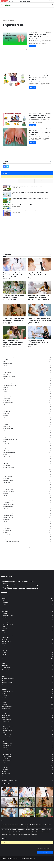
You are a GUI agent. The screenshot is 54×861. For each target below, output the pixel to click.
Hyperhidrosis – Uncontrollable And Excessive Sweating (39, 133)
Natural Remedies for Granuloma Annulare (19, 831)
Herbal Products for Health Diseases (9, 829)
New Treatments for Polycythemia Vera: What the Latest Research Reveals (13, 343)
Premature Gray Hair (8, 500)
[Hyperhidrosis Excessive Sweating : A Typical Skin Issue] (15, 119)
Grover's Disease (8, 432)
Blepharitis (6, 378)
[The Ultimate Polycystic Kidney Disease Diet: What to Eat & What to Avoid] (14, 310)
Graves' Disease (7, 430)
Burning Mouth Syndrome (10, 385)
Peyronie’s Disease (8, 484)
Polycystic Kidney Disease (10, 487)
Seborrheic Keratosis (8, 513)
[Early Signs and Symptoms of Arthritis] (9, 791)
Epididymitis (6, 413)
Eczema (6, 409)
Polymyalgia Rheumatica (9, 491)
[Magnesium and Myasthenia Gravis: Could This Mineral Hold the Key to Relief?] (14, 264)
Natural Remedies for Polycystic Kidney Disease (38, 831)
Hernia (5, 441)
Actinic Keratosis (8, 363)
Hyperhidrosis (7, 448)
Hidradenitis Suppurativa (9, 443)
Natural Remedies (8, 476)
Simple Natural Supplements (24, 834)
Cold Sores (6, 393)
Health (5, 437)
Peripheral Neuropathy (9, 482)
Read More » (32, 45)
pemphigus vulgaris (8, 480)
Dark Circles (7, 400)
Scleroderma (7, 508)
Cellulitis (6, 391)
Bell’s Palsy (6, 374)
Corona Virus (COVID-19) (9, 396)
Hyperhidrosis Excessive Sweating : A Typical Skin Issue (39, 117)
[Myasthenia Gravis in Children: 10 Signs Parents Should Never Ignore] (39, 264)
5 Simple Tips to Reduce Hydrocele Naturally (23, 204)
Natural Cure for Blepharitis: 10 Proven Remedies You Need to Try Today (30, 211)
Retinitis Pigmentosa (8, 506)
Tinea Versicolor (7, 530)
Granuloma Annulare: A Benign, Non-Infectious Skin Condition (28, 186)
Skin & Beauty (7, 519)
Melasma (6, 463)
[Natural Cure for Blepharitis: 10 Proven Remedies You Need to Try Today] (7, 213)
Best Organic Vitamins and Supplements (38, 824)
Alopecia (6, 367)
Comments (43, 181)
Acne (5, 361)
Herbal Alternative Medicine (10, 439)
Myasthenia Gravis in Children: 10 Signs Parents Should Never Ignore (24, 1)
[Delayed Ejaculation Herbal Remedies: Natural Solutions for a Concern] (7, 200)
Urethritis (6, 532)
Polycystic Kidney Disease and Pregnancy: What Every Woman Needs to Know (39, 320)
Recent (26, 181)
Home (5, 20)
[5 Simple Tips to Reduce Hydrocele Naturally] (7, 206)
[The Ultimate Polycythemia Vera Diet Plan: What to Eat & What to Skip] (27, 812)
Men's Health (7, 465)
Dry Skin (6, 406)
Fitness (5, 419)
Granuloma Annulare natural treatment (19, 827)
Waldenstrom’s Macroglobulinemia (11, 541)
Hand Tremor (7, 435)
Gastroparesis (7, 426)
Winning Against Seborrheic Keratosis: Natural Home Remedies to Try (30, 192)
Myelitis (6, 471)
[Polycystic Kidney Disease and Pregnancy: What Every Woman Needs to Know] (39, 310)
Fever (5, 417)
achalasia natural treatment (13, 824)
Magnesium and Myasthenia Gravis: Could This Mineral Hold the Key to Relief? (14, 275)
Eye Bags (6, 415)
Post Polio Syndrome (9, 495)
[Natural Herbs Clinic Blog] (8, 4)
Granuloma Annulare (8, 428)
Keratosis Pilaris (7, 456)
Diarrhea (6, 404)
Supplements (7, 526)
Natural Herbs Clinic (30, 858)
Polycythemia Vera (8, 489)
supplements (34, 834)
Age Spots (6, 365)
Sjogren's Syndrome (8, 517)
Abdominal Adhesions (9, 357)
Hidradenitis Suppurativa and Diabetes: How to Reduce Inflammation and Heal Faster (39, 297)
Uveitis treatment (8, 534)
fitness (49, 824)
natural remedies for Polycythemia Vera (9, 834)
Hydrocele (6, 445)
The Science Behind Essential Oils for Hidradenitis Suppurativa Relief (13, 297)
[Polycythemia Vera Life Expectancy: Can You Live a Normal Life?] (39, 332)
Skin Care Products (8, 521)
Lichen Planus (7, 458)
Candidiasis (6, 389)
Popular (9, 181)
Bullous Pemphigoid (8, 383)
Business (6, 387)
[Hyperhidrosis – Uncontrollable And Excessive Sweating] (15, 137)
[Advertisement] (27, 12)
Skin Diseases (7, 523)
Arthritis (6, 370)
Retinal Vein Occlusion (9, 504)
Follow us (3, 838)
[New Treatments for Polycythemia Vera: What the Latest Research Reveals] (14, 332)
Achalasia (6, 359)
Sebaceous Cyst (8, 510)
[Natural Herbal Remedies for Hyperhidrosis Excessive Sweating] (15, 80)
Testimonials (7, 528)
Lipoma (5, 461)
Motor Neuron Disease (9, 467)
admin (31, 32)
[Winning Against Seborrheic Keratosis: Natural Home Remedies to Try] (7, 194)
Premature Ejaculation (9, 497)
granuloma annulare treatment (35, 827)
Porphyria (6, 493)
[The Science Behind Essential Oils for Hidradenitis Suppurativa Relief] (14, 287)
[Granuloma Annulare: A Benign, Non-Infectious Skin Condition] (7, 188)
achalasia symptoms (24, 824)
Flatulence (6, 422)
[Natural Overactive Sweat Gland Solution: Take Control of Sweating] (15, 38)
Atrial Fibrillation (7, 372)
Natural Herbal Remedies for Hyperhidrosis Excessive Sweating (39, 78)
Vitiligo (5, 536)
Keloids (5, 454)
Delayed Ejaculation (8, 402)
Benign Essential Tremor (9, 376)
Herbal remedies (21, 829)
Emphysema (7, 411)
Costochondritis (7, 398)
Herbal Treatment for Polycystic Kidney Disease (35, 829)
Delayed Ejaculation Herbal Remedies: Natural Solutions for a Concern (30, 198)
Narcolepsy (6, 474)
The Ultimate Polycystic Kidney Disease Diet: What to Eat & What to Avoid (14, 320)
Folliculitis (6, 424)
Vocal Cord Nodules (8, 539)
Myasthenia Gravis (8, 469)
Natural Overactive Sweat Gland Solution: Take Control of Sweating (39, 36)
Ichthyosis (6, 450)
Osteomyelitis (7, 478)
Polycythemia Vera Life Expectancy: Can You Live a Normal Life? (38, 343)
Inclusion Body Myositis (9, 452)
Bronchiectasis (7, 380)
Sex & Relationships (8, 515)
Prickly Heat (7, 502)
